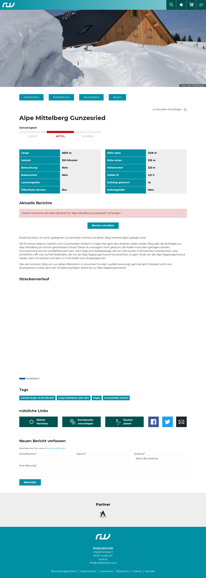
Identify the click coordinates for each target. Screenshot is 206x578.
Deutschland (91, 97)
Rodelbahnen (61, 97)
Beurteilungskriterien (55, 448)
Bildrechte (122, 571)
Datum (81, 453)
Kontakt (150, 571)
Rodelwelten (31, 97)
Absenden (30, 482)
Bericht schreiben (103, 225)
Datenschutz (88, 571)
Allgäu (96, 398)
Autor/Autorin (27, 453)
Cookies (137, 571)
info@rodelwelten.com (103, 562)
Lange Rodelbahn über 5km (73, 398)
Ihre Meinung (28, 465)
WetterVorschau (42, 422)
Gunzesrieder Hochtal (116, 398)
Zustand (139, 453)
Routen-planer (128, 422)
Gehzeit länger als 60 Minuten (37, 398)
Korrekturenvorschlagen (85, 422)
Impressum (106, 571)
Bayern (117, 97)
